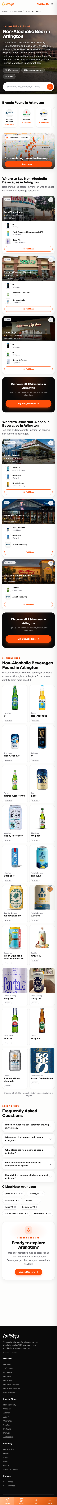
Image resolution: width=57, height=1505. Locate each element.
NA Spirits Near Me (11, 1388)
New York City (9, 1405)
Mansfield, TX (12, 1200)
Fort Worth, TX (42, 1213)
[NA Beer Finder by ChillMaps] (8, 4)
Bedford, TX (35, 1193)
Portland (7, 1429)
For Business (9, 1485)
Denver (6, 1433)
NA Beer (7, 1364)
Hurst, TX (10, 1207)
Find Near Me (43, 4)
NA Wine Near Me (11, 1384)
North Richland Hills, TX (16, 1213)
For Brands (8, 1481)
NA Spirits (7, 1380)
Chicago (7, 1409)
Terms (14, 1352)
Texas (27, 11)
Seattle (6, 1425)
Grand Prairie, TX (14, 1193)
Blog (5, 1461)
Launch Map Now (27, 1272)
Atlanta (6, 1413)
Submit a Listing (10, 1469)
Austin (6, 1417)
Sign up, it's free (27, 403)
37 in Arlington (44, 122)
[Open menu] (52, 4)
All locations (8, 1437)
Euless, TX (32, 1200)
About (6, 1457)
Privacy (6, 1352)
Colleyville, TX (29, 1207)
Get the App (8, 1449)
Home (4, 11)
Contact (7, 1465)
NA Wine (7, 1376)
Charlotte (7, 1421)
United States (16, 11)
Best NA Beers (9, 1392)
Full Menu (30, 249)
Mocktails (7, 1372)
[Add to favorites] (50, 199)
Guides (6, 1453)
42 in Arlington (26, 122)
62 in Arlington (9, 124)
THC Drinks (8, 1368)
